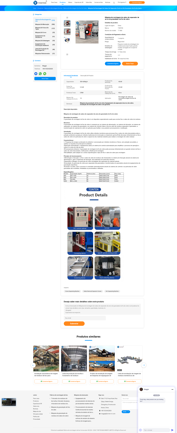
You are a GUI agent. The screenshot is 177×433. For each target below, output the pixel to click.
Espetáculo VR (37, 403)
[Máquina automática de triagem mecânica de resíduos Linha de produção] (74, 359)
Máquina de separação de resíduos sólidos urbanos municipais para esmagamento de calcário (46, 376)
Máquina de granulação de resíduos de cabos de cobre (59, 415)
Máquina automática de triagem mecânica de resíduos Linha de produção (73, 376)
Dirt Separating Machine (112, 291)
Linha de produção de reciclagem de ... (45, 49)
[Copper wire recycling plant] (87, 32)
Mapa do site (37, 411)
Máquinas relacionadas (45, 53)
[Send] (172, 430)
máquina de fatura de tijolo (45, 28)
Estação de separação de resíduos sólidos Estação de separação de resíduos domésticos (129, 376)
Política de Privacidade (36, 418)
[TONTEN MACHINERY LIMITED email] (35, 73)
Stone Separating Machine (72, 291)
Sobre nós (36, 406)
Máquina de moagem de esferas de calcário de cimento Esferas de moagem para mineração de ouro (85, 418)
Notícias (35, 409)
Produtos (36, 401)
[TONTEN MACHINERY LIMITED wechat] (44, 73)
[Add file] (140, 430)
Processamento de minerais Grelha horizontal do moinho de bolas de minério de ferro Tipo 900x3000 (84, 410)
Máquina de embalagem (45, 40)
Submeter (74, 323)
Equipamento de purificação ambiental (45, 44)
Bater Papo (45, 78)
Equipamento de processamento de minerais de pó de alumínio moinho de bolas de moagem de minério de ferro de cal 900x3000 (85, 401)
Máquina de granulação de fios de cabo (60, 408)
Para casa (36, 398)
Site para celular (38, 414)
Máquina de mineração (45, 24)
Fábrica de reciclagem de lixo (45, 20)
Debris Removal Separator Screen (92, 291)
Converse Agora (137, 2)
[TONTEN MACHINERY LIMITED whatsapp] (40, 73)
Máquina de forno (45, 32)
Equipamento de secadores (45, 36)
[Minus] (172, 389)
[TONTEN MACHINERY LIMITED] (40, 3)
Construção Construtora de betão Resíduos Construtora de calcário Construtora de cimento (101, 376)
